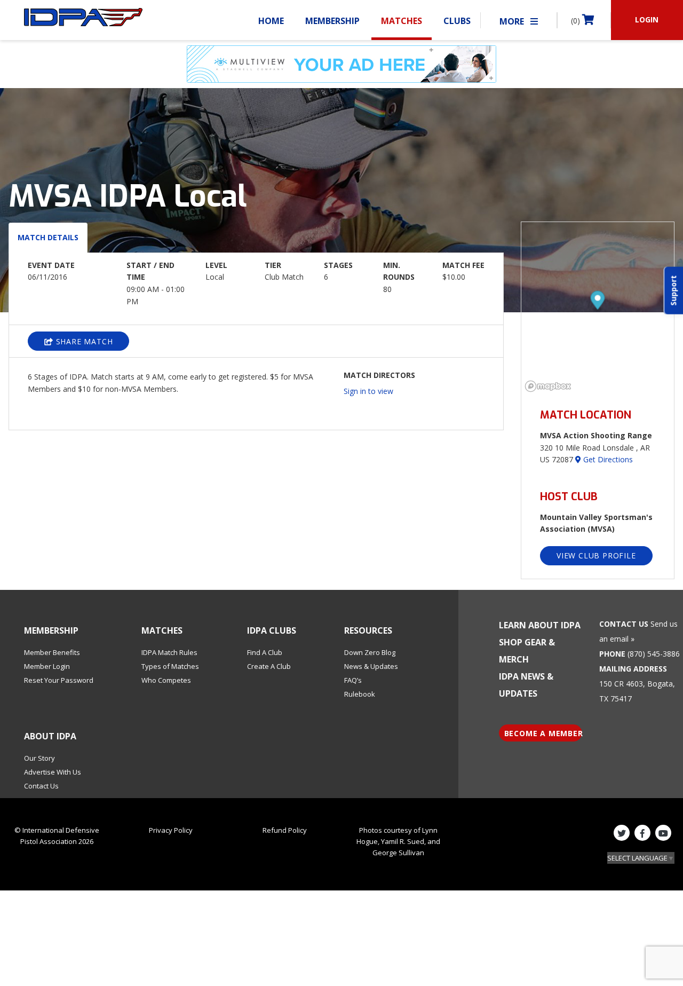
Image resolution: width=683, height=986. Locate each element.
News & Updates (371, 666)
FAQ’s (353, 680)
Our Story (39, 758)
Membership (332, 21)
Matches (401, 21)
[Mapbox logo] (548, 386)
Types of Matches (170, 666)
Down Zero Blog (369, 652)
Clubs (457, 21)
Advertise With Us (52, 772)
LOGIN (646, 19)
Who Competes (166, 680)
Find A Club (264, 652)
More (512, 21)
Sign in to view (368, 391)
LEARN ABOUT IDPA (540, 625)
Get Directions (607, 459)
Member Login (47, 666)
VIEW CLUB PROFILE (596, 555)
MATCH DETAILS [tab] (48, 237)
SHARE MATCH (83, 341)
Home (271, 21)
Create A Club (269, 666)
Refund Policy (285, 830)
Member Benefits (52, 652)
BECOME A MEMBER (543, 733)
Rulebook (359, 694)
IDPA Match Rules (169, 652)
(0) (576, 20)
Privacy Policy (171, 830)
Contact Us (41, 786)
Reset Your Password (58, 680)
